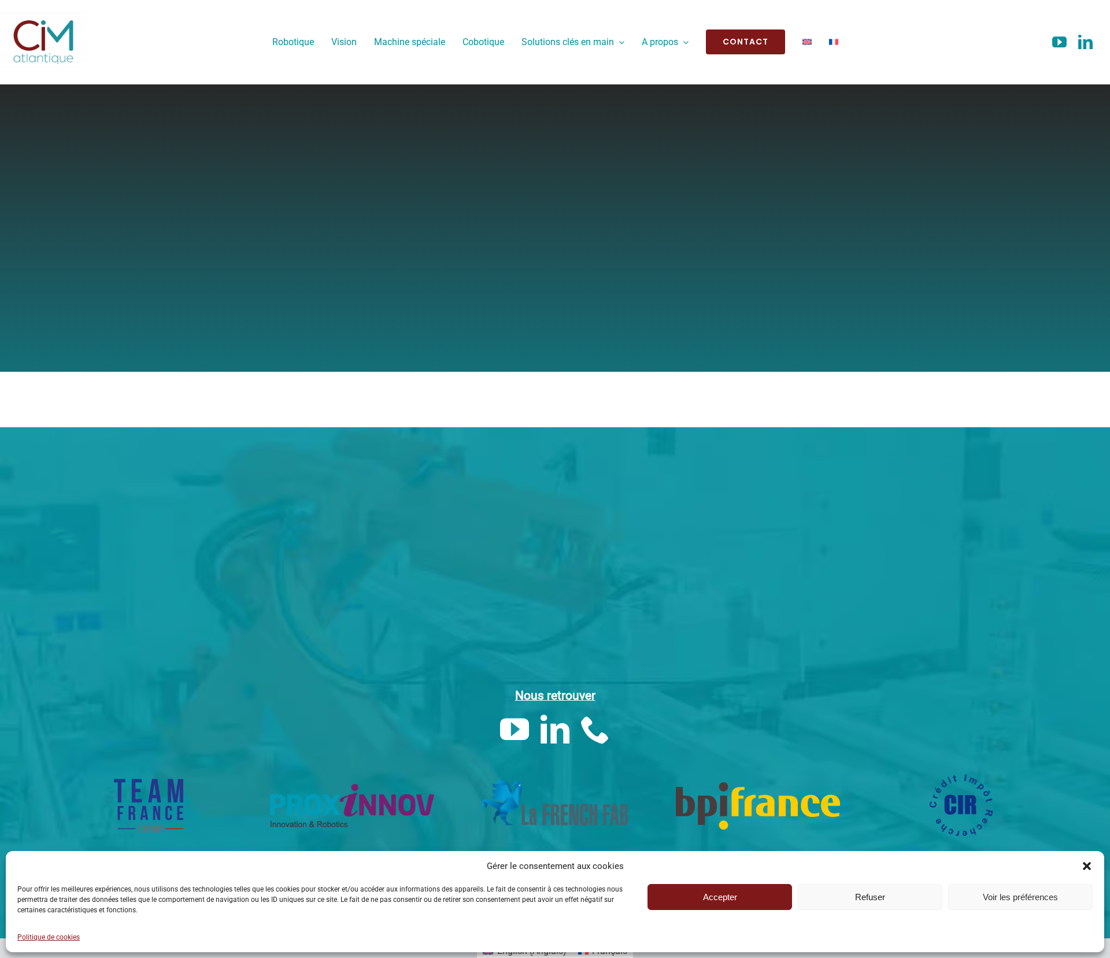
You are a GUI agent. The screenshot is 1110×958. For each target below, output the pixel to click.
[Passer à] (807, 42)
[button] (1087, 866)
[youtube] (1059, 42)
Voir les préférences (1020, 897)
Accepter (720, 897)
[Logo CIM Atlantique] (43, 15)
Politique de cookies (48, 937)
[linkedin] (1085, 42)
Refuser (870, 897)
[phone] (595, 729)
